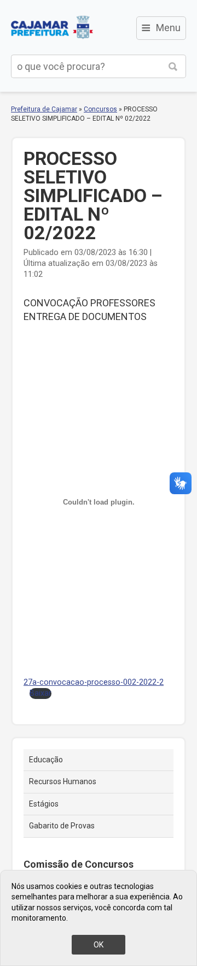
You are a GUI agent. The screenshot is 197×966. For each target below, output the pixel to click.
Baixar (40, 693)
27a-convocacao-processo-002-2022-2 (94, 682)
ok (98, 944)
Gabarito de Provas (62, 825)
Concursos (100, 109)
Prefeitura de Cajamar (52, 27)
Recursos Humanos (62, 781)
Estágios (44, 803)
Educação (46, 759)
